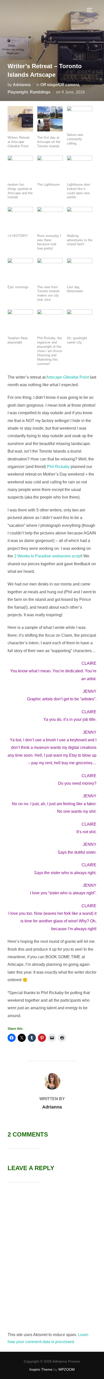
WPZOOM (66, 1369)
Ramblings (40, 92)
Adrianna (22, 85)
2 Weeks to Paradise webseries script (47, 556)
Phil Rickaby (58, 466)
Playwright (18, 92)
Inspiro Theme (41, 1369)
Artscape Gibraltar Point (68, 377)
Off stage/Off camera (59, 85)
